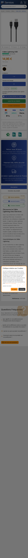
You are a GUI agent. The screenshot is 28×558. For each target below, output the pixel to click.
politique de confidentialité (10, 283)
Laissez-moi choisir (7, 286)
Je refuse (21, 289)
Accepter (14, 289)
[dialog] (14, 279)
